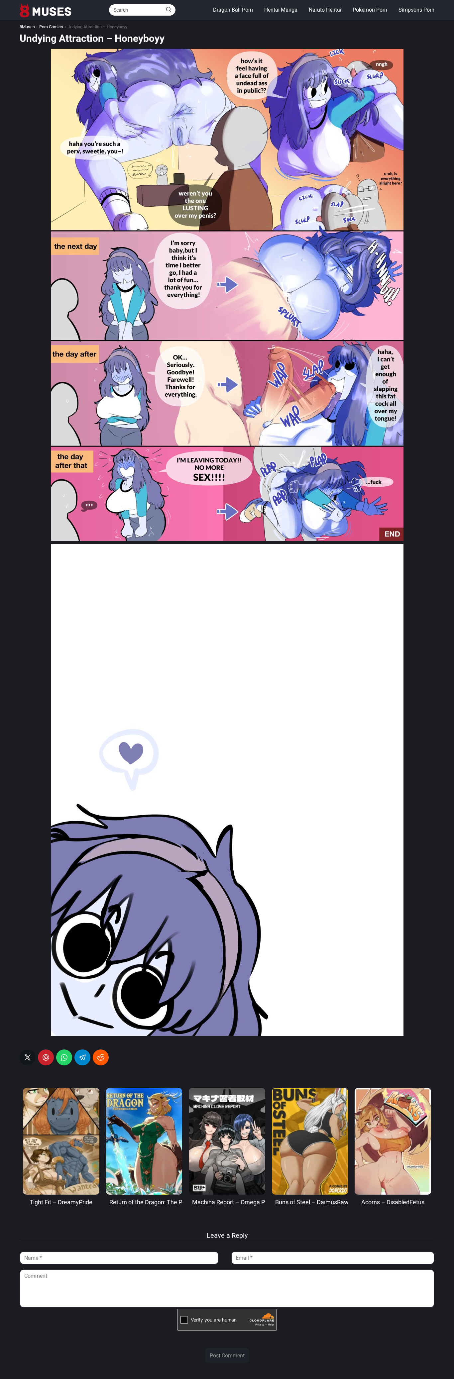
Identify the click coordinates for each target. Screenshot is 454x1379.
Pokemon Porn (370, 10)
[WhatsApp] (64, 1057)
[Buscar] (168, 9)
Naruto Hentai (325, 10)
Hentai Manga (280, 10)
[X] (28, 1057)
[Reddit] (101, 1057)
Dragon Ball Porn (233, 10)
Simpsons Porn (416, 10)
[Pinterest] (46, 1057)
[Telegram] (82, 1057)
